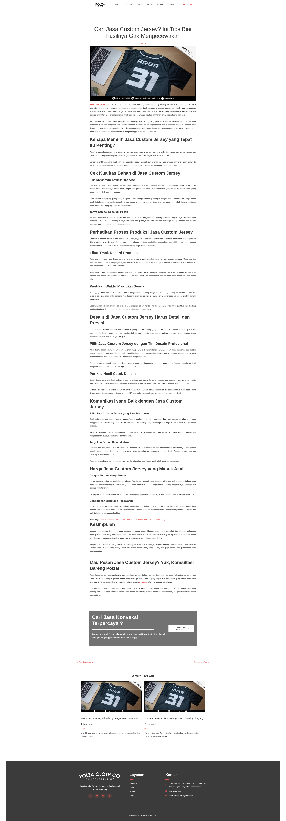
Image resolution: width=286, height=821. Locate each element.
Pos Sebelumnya (84, 662)
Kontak (171, 5)
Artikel (160, 5)
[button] (187, 5)
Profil (149, 5)
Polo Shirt (128, 5)
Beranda (115, 5)
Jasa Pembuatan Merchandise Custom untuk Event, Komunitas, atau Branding (132, 520)
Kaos (140, 5)
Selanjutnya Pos (202, 662)
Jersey (143, 43)
